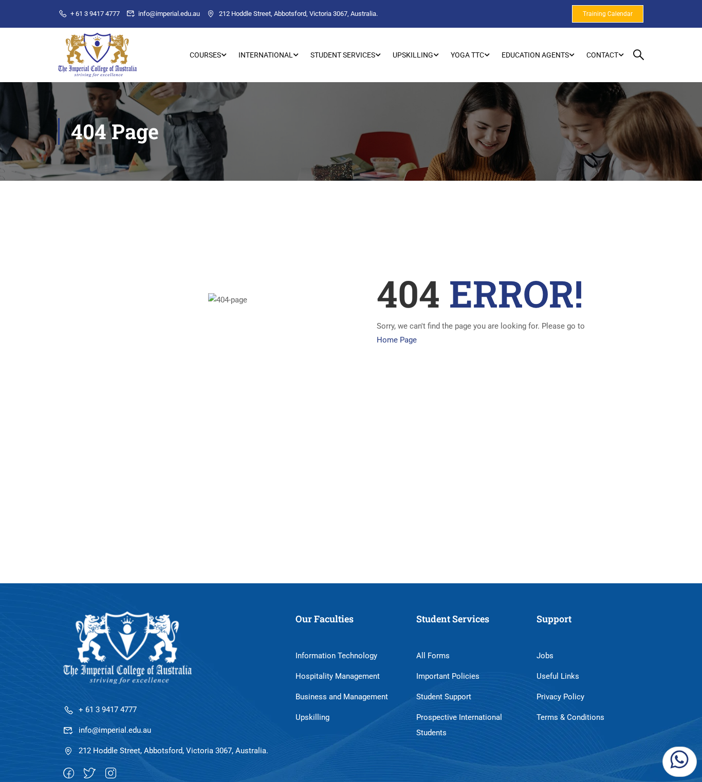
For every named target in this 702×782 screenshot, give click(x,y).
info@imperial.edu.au (169, 13)
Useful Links (558, 676)
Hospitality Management (337, 676)
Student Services (342, 55)
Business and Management (341, 696)
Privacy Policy (560, 696)
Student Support (443, 696)
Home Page (397, 340)
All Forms (433, 655)
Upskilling (413, 55)
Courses (205, 55)
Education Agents (535, 55)
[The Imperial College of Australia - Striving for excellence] (97, 55)
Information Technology (336, 655)
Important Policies (447, 676)
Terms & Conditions (570, 717)
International (265, 55)
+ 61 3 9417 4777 (95, 13)
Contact (602, 55)
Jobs (545, 655)
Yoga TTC (467, 55)
